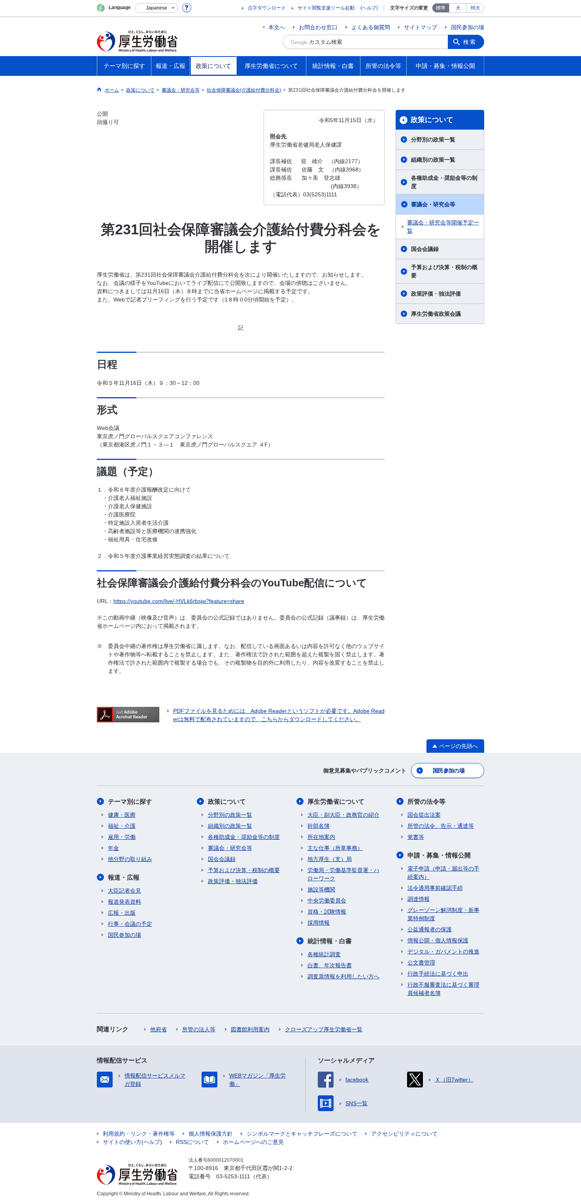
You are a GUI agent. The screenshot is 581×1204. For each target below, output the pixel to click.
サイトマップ (420, 27)
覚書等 (415, 837)
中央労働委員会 (326, 900)
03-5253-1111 (233, 1176)
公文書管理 (421, 962)
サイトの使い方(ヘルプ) (132, 1142)
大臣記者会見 (124, 890)
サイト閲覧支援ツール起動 (326, 8)
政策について (432, 120)
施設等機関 (321, 889)
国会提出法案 (424, 815)
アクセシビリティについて (404, 1134)
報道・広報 (124, 877)
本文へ (276, 27)
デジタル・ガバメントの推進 (443, 951)
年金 (113, 848)
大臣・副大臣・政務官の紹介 (343, 815)
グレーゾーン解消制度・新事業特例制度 (443, 914)
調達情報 (418, 899)
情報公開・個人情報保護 (437, 940)
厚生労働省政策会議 (436, 314)
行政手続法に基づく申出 (437, 973)
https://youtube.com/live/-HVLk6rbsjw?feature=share (178, 601)
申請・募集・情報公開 (439, 855)
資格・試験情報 (326, 911)
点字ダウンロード (267, 8)
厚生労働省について (335, 801)
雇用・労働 (122, 837)
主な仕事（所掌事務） (335, 848)
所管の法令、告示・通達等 (440, 826)
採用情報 (318, 922)
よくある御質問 (370, 27)
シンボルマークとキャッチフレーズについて (302, 1134)
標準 (440, 8)
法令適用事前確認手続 (435, 888)
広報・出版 (122, 913)
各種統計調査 (324, 954)
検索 (470, 42)
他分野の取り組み (130, 859)
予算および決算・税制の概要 (444, 271)
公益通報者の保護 (429, 929)
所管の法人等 (198, 1029)
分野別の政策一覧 (433, 139)
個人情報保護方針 (211, 1134)
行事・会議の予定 (130, 924)
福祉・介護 (122, 826)
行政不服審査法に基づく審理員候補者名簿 (443, 989)
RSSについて (192, 1142)
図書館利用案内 (250, 1029)
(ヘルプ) (369, 8)
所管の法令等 (426, 801)
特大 (475, 8)
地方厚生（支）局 (329, 859)
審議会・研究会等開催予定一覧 (443, 226)
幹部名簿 (318, 826)
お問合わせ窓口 (318, 27)
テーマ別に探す (130, 801)
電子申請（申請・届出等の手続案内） (443, 872)
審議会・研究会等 (433, 204)
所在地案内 (321, 837)
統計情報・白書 (329, 941)
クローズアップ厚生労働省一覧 (323, 1029)
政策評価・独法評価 (436, 293)
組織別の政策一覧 (433, 159)
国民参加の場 (467, 27)
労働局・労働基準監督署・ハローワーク (343, 874)
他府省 (158, 1029)
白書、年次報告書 (329, 965)
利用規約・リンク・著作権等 (139, 1134)
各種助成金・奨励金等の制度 (444, 182)
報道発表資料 (124, 902)
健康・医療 (122, 815)
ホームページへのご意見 (253, 1142)
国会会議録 (425, 249)
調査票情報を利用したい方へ (343, 976)
